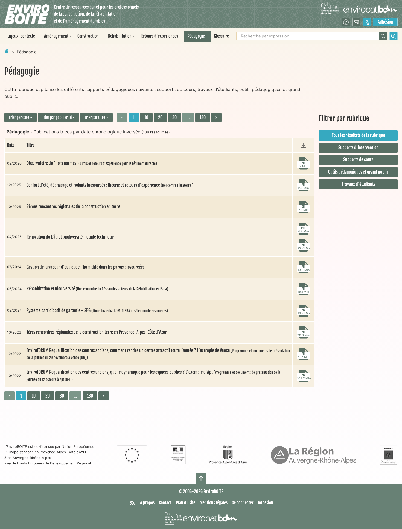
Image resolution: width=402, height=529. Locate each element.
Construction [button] (88, 36)
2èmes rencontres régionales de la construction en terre (73, 206)
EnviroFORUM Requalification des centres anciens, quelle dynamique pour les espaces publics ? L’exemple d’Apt (153, 375)
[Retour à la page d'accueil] (6, 51)
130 (203, 117)
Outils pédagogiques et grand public (358, 172)
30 (174, 117)
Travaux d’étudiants (358, 184)
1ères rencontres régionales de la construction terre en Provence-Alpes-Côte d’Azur (97, 332)
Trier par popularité (57, 117)
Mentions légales (214, 502)
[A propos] (346, 22)
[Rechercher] (383, 36)
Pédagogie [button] (196, 36)
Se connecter (243, 502)
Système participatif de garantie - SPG (97, 310)
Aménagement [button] (56, 36)
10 (146, 117)
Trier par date (19, 117)
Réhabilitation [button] (120, 36)
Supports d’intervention (358, 147)
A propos (147, 502)
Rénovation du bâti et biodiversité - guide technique (70, 237)
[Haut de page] (201, 478)
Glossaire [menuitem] (221, 36)
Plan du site (185, 502)
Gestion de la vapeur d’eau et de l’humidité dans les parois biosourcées (85, 267)
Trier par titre (95, 117)
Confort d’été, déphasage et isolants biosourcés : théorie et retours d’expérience (110, 185)
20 (160, 117)
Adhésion (385, 22)
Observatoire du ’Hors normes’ (92, 163)
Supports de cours (358, 159)
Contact (165, 502)
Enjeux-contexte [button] (21, 36)
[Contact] (356, 22)
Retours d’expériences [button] (159, 36)
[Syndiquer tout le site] (132, 503)
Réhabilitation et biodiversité (97, 288)
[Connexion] (367, 22)
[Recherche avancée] (393, 36)
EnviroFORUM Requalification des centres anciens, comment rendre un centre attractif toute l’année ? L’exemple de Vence (158, 354)
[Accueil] (26, 14)
